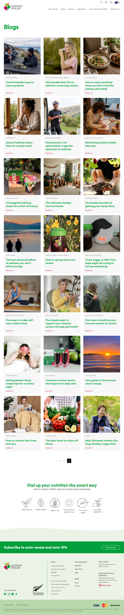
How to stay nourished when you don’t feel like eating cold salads (99, 85)
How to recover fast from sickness (21, 442)
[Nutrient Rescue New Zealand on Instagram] (9, 594)
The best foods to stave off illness (62, 442)
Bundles (54, 572)
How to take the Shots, (52, 77)
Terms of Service (22, 605)
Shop (63, 9)
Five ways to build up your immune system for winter (101, 321)
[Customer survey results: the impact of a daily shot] (62, 354)
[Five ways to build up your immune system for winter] (101, 293)
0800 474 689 (104, 566)
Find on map (106, 585)
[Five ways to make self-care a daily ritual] (22, 293)
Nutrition (53, 436)
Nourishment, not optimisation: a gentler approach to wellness (59, 146)
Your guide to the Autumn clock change (100, 382)
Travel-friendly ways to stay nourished (20, 84)
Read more (9, 93)
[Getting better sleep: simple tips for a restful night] (22, 354)
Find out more (111, 547)
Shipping (54, 594)
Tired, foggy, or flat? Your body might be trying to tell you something (100, 263)
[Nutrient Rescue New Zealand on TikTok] (16, 594)
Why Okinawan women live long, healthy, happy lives (101, 442)
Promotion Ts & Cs (58, 587)
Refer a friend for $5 (58, 581)
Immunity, (48, 315)
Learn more (114, 9)
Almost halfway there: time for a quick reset (19, 144)
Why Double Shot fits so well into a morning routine (62, 84)
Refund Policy (56, 591)
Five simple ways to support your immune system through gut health (62, 323)
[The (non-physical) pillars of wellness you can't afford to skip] (22, 233)
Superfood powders (58, 569)
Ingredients (81, 9)
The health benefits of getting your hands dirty (100, 204)
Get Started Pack (57, 566)
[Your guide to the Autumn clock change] (101, 354)
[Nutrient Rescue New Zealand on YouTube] (12, 594)
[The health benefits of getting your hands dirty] (101, 176)
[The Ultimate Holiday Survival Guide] (62, 176)
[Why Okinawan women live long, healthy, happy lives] (101, 414)
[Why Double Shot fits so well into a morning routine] (62, 56)
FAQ (76, 573)
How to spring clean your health (60, 261)
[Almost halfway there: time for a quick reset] (22, 116)
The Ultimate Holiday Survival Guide (58, 204)
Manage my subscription (60, 584)
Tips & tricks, (9, 77)
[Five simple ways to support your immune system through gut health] (62, 293)
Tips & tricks (99, 138)
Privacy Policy (9, 605)
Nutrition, (61, 77)
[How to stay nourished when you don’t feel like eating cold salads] (101, 56)
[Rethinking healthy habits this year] (101, 116)
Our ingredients (81, 562)
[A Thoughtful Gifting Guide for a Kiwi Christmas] (22, 176)
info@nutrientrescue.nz (107, 564)
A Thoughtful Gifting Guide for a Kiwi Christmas (22, 204)
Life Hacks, (53, 138)
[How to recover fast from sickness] (22, 414)
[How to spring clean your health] (62, 233)
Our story (78, 569)
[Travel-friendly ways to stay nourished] (22, 56)
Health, (8, 138)
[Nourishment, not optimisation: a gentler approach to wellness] (62, 116)
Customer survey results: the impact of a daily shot (61, 382)
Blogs (77, 579)
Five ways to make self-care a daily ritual (20, 321)
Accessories (55, 576)
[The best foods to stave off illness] (62, 414)
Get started (53, 9)
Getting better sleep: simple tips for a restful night (20, 383)
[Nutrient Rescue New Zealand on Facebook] (5, 594)
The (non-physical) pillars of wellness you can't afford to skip (21, 263)
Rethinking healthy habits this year (101, 144)
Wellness (15, 77)
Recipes (78, 586)
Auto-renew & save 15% (98, 9)
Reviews (71, 9)
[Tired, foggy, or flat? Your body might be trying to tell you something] (101, 233)
